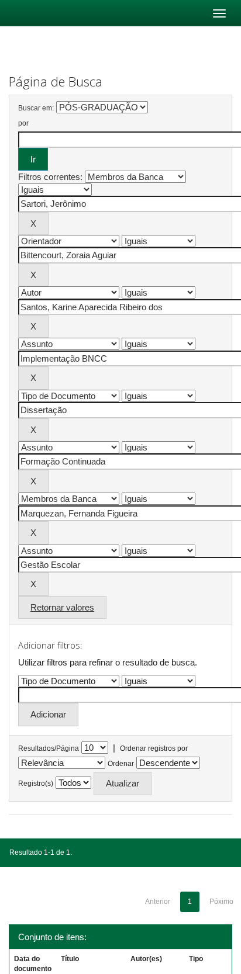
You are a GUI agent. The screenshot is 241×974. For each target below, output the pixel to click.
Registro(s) (35, 783)
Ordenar (121, 764)
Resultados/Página (48, 748)
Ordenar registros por (154, 748)
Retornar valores (62, 607)
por (23, 123)
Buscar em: (36, 108)
